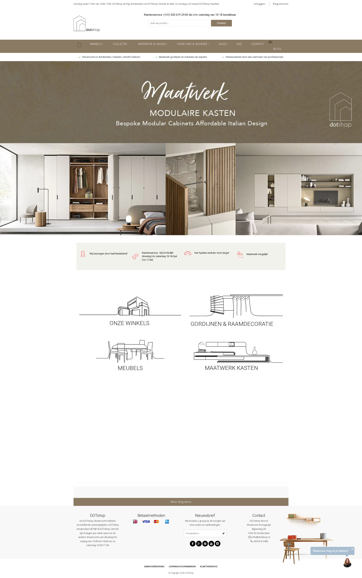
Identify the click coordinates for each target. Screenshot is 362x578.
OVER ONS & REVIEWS (192, 44)
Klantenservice (209, 566)
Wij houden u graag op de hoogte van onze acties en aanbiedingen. (205, 523)
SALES (223, 44)
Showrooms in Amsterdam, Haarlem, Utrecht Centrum (111, 57)
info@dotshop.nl (261, 537)
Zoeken (221, 23)
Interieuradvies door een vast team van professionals (254, 57)
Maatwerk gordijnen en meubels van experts (182, 57)
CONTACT (258, 44)
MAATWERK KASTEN (232, 368)
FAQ (239, 44)
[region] (315, 558)
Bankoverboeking (154, 566)
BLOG (277, 49)
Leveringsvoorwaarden (182, 566)
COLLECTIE (120, 44)
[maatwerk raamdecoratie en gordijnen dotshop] (232, 305)
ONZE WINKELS (130, 323)
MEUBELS (130, 368)
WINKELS (96, 44)
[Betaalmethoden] (135, 522)
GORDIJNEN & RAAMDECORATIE (232, 324)
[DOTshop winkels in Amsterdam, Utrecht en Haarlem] (130, 305)
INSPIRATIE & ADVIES (152, 44)
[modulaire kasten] (232, 351)
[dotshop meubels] (130, 350)
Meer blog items (181, 502)
